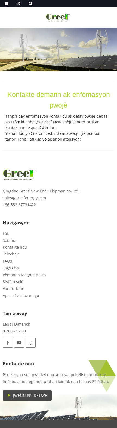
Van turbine (13, 288)
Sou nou (10, 240)
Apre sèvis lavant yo (21, 295)
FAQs (7, 261)
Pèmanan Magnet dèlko (24, 274)
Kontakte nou (15, 247)
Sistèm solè (13, 281)
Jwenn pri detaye (30, 395)
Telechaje (11, 254)
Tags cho (11, 268)
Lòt (5, 233)
